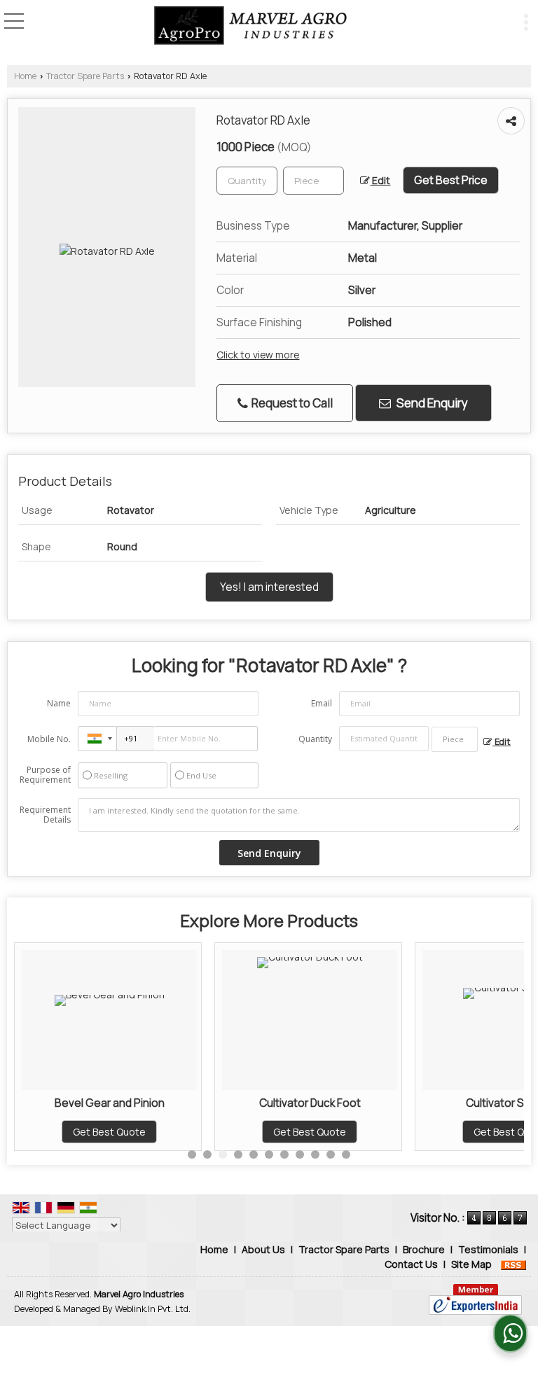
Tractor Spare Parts (85, 76)
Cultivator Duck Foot (310, 1103)
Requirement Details (45, 815)
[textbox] (313, 181)
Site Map (471, 1264)
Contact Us (411, 1264)
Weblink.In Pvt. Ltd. (153, 1309)
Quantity (315, 739)
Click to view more (257, 354)
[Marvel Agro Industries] (250, 26)
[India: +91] (97, 738)
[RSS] (513, 1264)
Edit (380, 180)
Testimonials (488, 1249)
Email (321, 703)
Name (59, 703)
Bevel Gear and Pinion (110, 1103)
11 (346, 1154)
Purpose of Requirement (45, 775)
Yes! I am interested (269, 587)
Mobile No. (49, 739)
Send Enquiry (431, 403)
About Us (263, 1249)
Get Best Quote (109, 1131)
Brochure (424, 1249)
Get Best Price (451, 180)
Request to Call (291, 403)
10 (330, 1154)
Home (25, 76)
